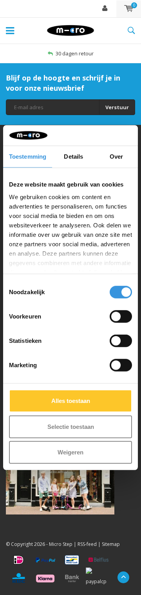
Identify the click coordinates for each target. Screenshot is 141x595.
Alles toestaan (70, 400)
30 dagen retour (75, 53)
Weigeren (70, 452)
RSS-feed (87, 544)
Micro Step (60, 544)
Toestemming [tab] (27, 156)
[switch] (121, 316)
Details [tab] (73, 156)
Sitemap (111, 544)
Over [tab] (116, 156)
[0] (128, 8)
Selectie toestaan (70, 426)
